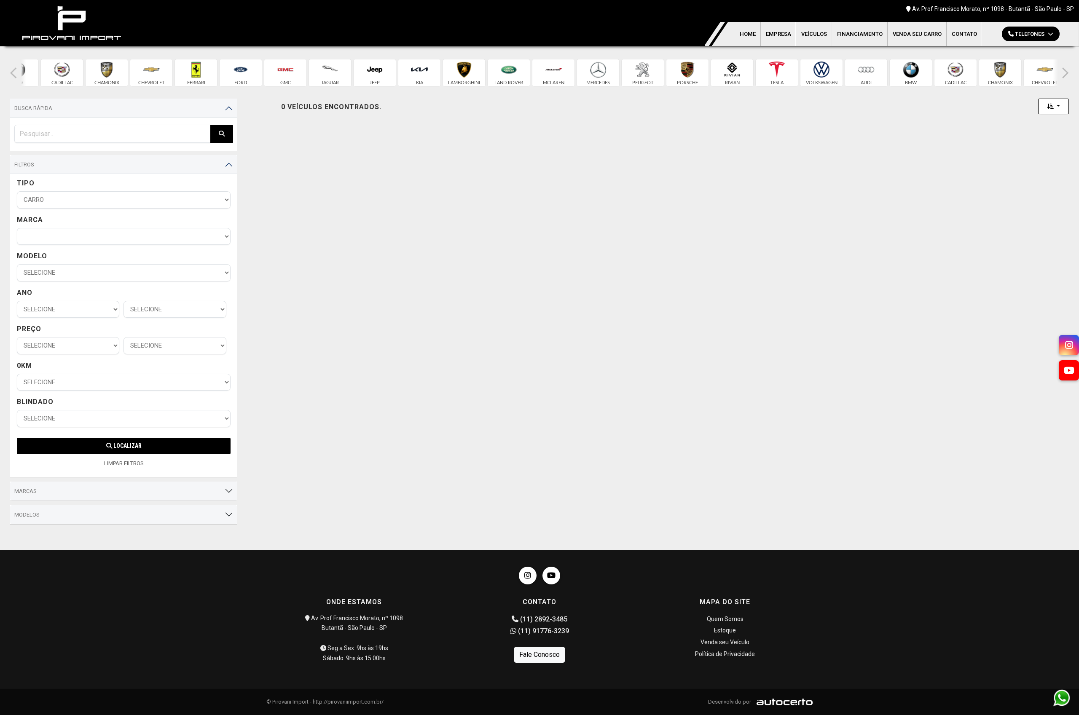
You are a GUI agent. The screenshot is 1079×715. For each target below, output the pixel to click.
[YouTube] (551, 575)
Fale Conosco (539, 655)
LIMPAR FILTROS (124, 463)
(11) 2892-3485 (542, 619)
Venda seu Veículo (725, 642)
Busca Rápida (33, 108)
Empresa (778, 34)
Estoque (725, 630)
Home (748, 34)
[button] (13, 73)
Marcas (25, 491)
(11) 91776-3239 (542, 631)
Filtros (24, 164)
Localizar (127, 445)
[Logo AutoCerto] (782, 702)
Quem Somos (725, 619)
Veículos (814, 34)
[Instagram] (528, 575)
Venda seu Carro (917, 34)
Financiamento (860, 34)
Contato (964, 34)
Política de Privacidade (725, 654)
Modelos (27, 514)
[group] (61, 73)
